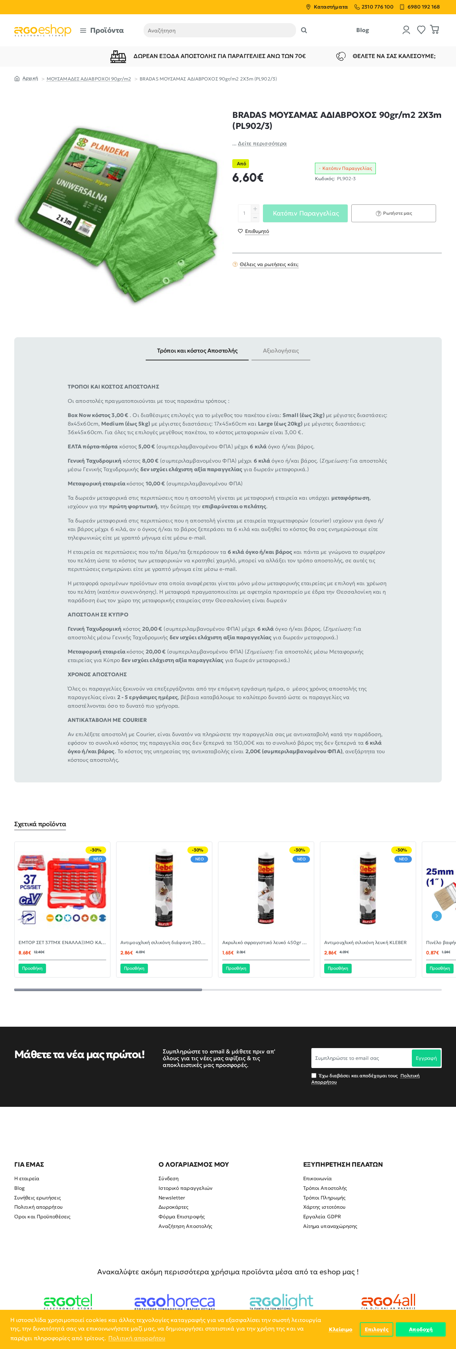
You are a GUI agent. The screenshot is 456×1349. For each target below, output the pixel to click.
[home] (26, 78)
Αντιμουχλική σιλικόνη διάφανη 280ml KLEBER (164, 943)
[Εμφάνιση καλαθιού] (435, 30)
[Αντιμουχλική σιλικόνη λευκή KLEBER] (368, 890)
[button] (253, 231)
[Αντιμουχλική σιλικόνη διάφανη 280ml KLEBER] (164, 890)
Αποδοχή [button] (420, 1329)
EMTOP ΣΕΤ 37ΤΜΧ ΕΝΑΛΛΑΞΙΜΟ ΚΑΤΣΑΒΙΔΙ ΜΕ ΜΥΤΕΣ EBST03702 (62, 943)
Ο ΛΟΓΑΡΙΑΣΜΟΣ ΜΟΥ (194, 1164)
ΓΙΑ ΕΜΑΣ (29, 1164)
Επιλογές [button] (377, 1329)
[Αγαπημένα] (421, 30)
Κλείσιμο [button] (341, 1329)
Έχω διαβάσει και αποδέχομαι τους (365, 1079)
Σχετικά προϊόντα (40, 824)
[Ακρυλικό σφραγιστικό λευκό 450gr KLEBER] (266, 890)
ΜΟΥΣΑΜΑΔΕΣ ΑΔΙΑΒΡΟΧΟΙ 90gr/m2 (89, 79)
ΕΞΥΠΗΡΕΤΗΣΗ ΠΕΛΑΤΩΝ (343, 1164)
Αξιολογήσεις (281, 350)
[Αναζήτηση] (304, 30)
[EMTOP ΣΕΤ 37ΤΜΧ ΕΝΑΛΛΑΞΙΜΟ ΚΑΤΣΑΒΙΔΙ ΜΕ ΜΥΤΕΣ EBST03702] (62, 890)
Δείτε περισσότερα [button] (262, 143)
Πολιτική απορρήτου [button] (136, 1338)
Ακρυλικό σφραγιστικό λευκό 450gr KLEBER (266, 943)
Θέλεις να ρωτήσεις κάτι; (269, 264)
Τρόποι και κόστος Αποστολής (197, 350)
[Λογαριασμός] (406, 30)
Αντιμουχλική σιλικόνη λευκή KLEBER (365, 943)
